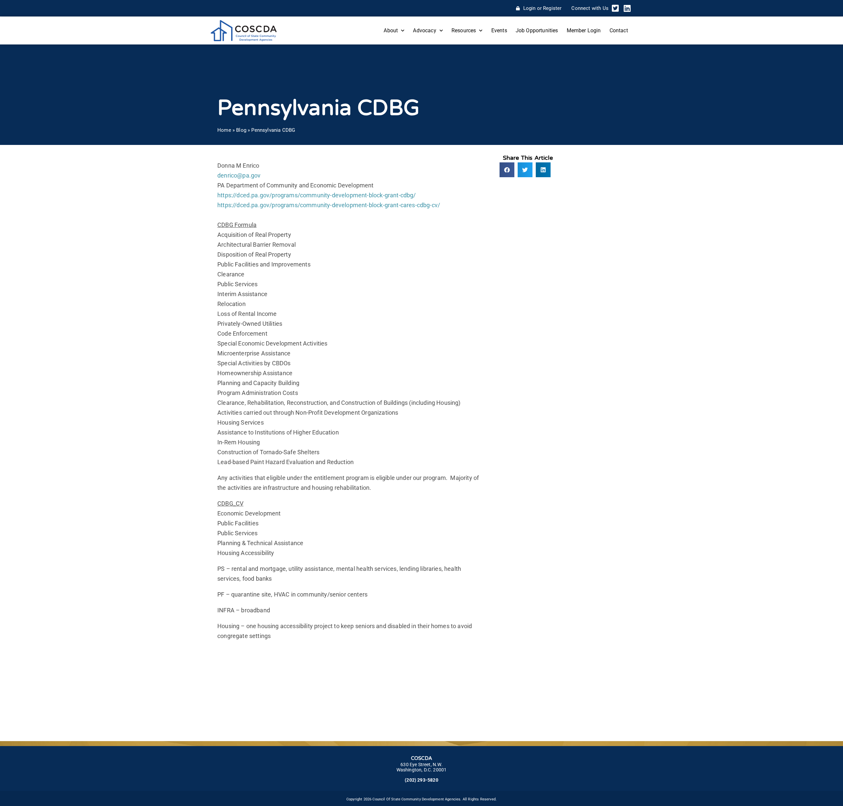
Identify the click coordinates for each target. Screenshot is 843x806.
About (391, 30)
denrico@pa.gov (238, 175)
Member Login (584, 30)
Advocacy (424, 30)
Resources (463, 30)
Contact (619, 30)
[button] (507, 169)
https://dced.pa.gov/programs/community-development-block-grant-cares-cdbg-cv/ (328, 205)
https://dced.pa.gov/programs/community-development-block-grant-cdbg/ (316, 195)
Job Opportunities (537, 30)
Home (224, 130)
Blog (241, 130)
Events (499, 30)
